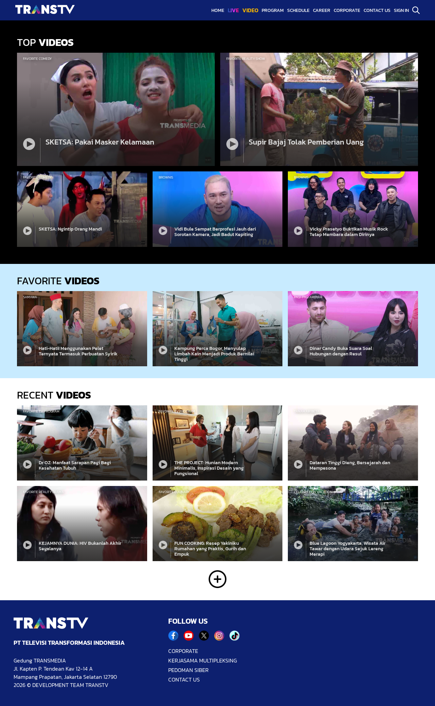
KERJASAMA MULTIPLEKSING (202, 660)
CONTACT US (184, 679)
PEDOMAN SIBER (188, 670)
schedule (298, 10)
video (250, 10)
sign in (401, 10)
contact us (377, 10)
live (233, 10)
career (321, 10)
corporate (347, 10)
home (217, 10)
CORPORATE (183, 651)
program (273, 10)
